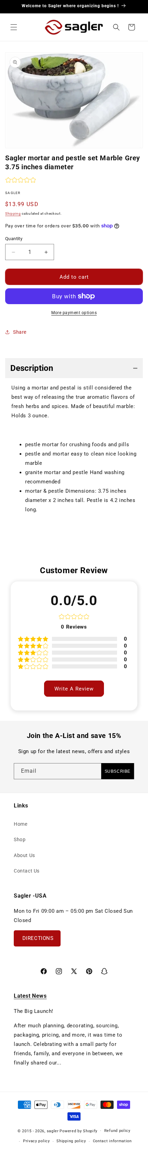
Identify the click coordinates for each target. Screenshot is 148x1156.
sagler (53, 1130)
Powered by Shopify (78, 1130)
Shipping (13, 213)
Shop (19, 839)
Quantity (13, 238)
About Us (24, 855)
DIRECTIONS (37, 938)
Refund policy (117, 1130)
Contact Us (27, 871)
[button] (13, 27)
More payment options (74, 312)
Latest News (30, 996)
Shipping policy (71, 1141)
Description (31, 368)
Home (20, 824)
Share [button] (20, 332)
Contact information (112, 1141)
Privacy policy (36, 1141)
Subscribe (117, 771)
